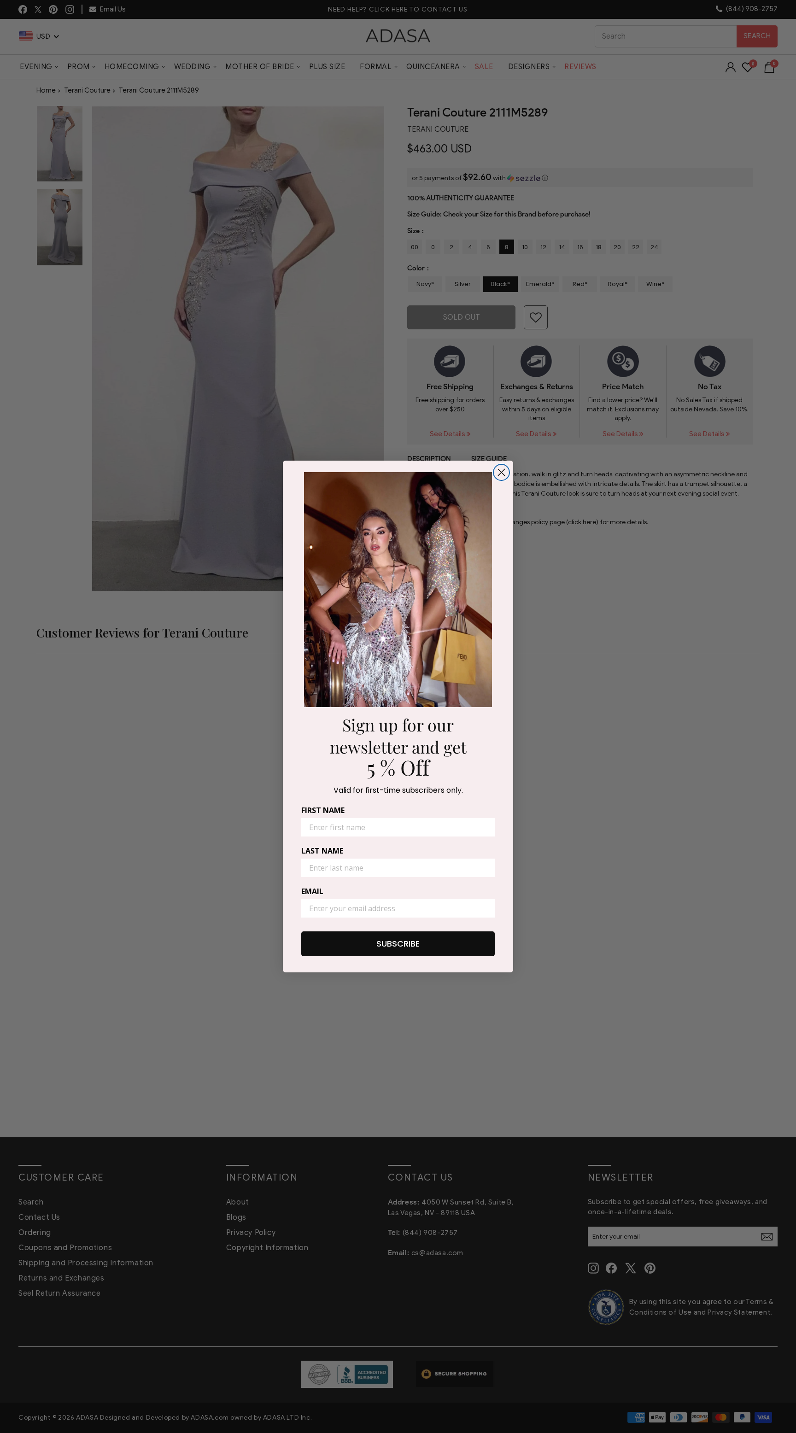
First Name (323, 810)
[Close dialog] (501, 472)
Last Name (322, 851)
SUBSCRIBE (398, 943)
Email (312, 891)
